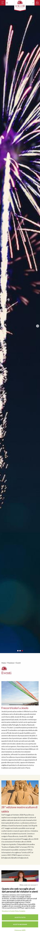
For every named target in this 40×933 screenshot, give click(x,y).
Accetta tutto (20, 917)
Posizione (10, 663)
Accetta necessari (20, 924)
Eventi (18, 663)
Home (3, 663)
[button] (18, 650)
